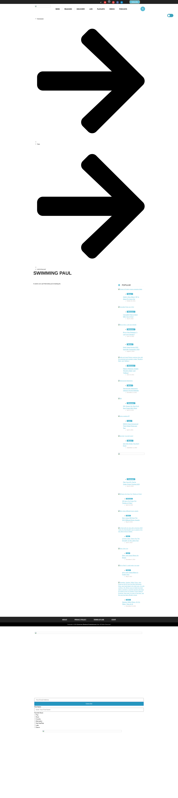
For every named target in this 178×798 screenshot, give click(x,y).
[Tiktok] (101, 2)
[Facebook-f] (117, 2)
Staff (114, 619)
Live (91, 9)
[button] (142, 9)
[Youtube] (105, 2)
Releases (68, 9)
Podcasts (123, 9)
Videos (112, 9)
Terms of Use (99, 619)
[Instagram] (113, 2)
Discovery (81, 9)
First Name (37, 706)
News (58, 9)
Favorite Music (38, 712)
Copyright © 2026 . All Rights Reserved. (89, 624)
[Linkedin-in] (121, 2)
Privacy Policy (80, 619)
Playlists (101, 9)
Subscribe (89, 704)
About (64, 619)
